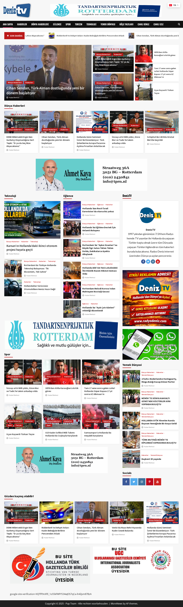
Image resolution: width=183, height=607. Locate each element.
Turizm (78, 24)
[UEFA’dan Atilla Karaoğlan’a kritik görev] (62, 372)
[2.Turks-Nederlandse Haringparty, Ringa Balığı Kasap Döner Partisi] (131, 379)
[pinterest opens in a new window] (149, 481)
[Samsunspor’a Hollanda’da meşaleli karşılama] (101, 416)
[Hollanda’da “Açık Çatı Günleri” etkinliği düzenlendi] (72, 309)
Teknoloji (91, 24)
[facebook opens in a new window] (126, 481)
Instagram (153, 261)
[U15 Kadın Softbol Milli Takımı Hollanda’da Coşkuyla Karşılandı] (144, 91)
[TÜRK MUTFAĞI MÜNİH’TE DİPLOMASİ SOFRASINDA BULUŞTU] (131, 440)
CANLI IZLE (158, 24)
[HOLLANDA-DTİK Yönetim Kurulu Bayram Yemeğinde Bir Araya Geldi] (131, 420)
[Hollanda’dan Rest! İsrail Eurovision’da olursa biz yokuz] (72, 210)
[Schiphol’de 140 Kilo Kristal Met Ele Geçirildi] (162, 122)
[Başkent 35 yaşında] (131, 459)
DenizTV (150, 229)
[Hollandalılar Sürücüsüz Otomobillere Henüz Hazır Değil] (13, 287)
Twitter (148, 261)
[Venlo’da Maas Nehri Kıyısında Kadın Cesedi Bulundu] (127, 512)
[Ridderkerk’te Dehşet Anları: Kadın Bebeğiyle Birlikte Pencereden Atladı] (56, 512)
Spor (68, 24)
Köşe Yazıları (126, 24)
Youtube (158, 261)
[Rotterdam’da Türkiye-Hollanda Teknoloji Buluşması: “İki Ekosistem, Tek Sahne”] (13, 268)
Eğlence (57, 24)
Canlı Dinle (143, 24)
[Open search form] (179, 24)
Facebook (143, 261)
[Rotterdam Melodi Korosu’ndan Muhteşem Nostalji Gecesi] (72, 290)
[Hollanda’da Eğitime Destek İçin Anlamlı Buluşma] (72, 229)
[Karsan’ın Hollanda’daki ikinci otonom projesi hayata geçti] (32, 219)
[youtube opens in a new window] (157, 481)
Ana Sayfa (8, 24)
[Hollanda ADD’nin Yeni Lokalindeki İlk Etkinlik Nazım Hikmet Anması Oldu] (72, 270)
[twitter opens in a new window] (134, 481)
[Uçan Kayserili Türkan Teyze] (144, 72)
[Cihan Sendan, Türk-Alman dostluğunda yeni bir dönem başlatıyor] (56, 122)
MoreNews (116, 603)
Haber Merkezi (103, 69)
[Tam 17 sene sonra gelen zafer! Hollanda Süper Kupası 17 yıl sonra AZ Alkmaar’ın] (144, 53)
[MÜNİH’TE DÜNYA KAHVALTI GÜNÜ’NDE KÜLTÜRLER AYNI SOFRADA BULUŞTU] (131, 398)
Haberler (22, 24)
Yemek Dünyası (108, 24)
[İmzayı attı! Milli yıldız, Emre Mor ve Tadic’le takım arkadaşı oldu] (127, 122)
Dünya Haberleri (40, 24)
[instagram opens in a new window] (141, 481)
